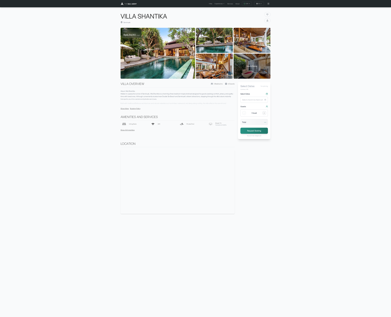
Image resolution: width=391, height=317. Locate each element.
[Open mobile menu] (268, 4)
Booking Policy (135, 108)
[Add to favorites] (267, 14)
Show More (125, 108)
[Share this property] (267, 20)
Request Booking (254, 131)
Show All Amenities (128, 130)
